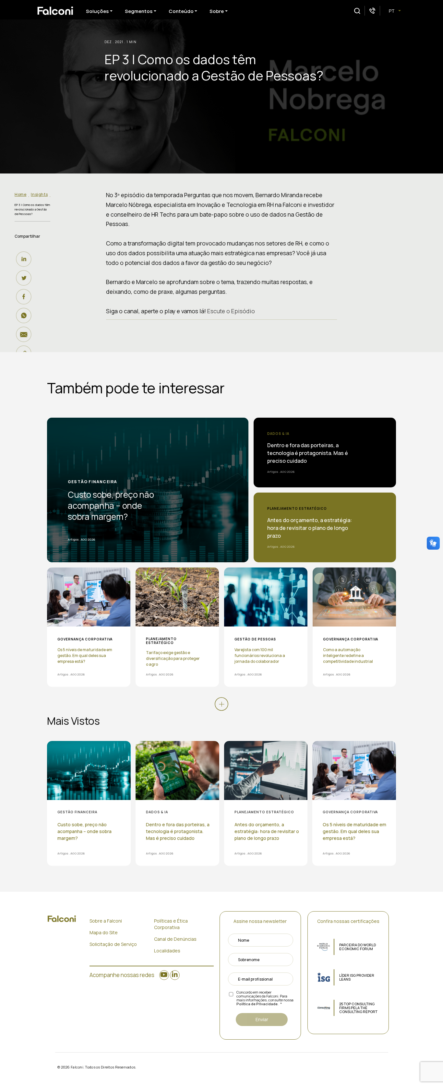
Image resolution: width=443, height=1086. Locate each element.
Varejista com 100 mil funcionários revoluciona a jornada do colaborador (259, 655)
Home (20, 194)
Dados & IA (278, 434)
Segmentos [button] (138, 11)
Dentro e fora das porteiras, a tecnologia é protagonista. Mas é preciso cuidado (307, 453)
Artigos (73, 539)
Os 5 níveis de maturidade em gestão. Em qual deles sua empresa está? (84, 655)
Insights (39, 194)
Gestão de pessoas (255, 639)
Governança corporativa (85, 639)
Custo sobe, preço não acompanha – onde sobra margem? (111, 505)
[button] (357, 11)
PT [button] (392, 11)
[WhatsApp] (25, 315)
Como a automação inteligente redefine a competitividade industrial (348, 655)
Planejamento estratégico (297, 508)
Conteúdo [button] (181, 11)
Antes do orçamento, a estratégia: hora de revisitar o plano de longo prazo (309, 528)
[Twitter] (25, 278)
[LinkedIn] (25, 259)
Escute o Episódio (231, 311)
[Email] (25, 334)
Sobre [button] (217, 11)
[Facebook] (25, 296)
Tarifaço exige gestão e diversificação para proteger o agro (173, 658)
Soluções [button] (97, 11)
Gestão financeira (92, 482)
